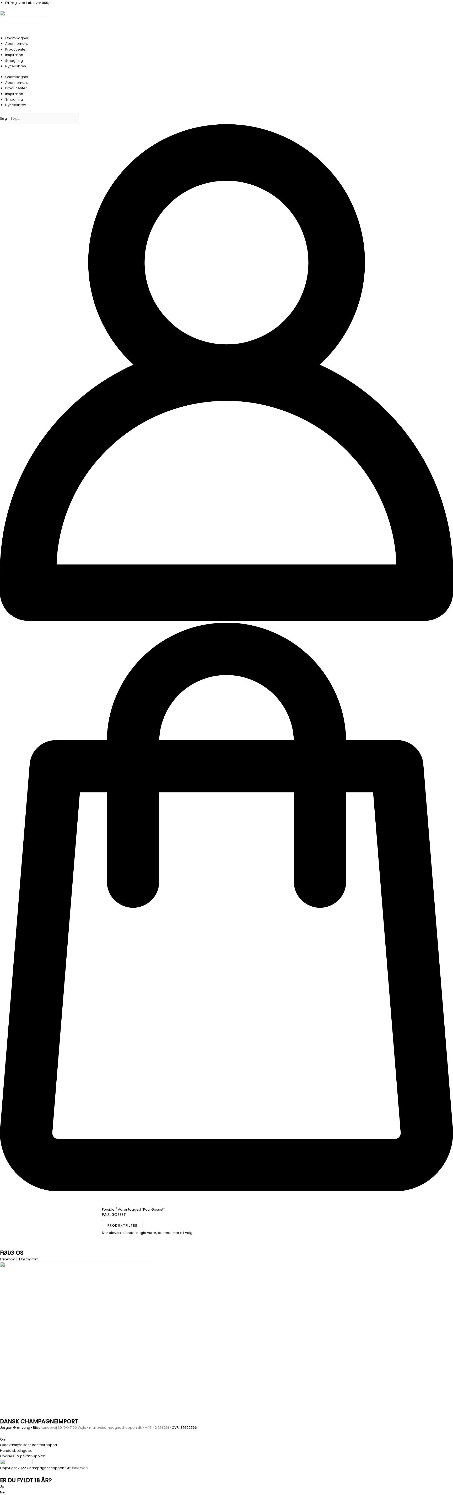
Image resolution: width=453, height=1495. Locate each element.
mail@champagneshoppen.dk (115, 1427)
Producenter (16, 49)
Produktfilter (122, 1225)
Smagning (14, 60)
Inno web (80, 1467)
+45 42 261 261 (157, 1427)
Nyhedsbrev (15, 66)
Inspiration (14, 54)
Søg (3, 118)
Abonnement (16, 43)
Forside (108, 1209)
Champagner (17, 38)
